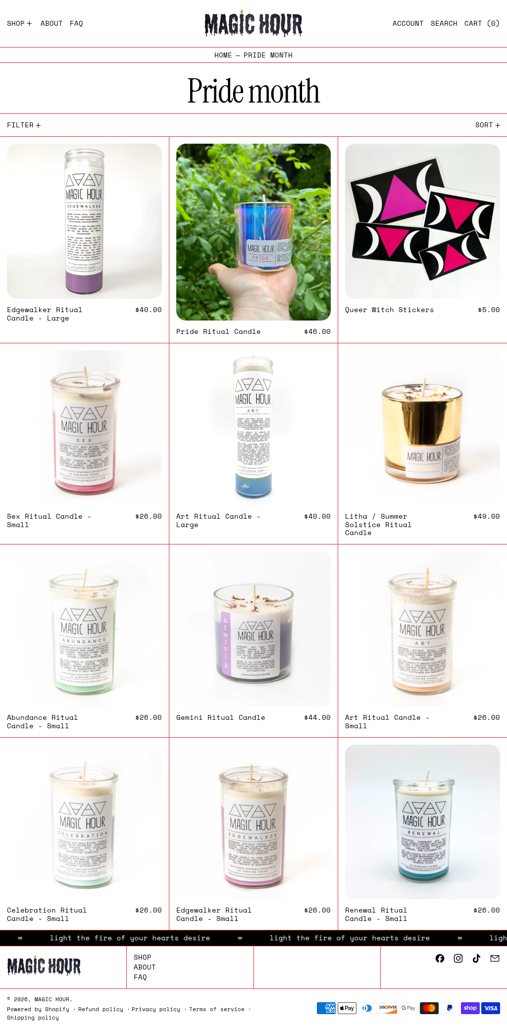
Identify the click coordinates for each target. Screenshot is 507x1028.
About (145, 967)
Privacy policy (156, 1009)
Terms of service (217, 1009)
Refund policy (100, 1009)
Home (223, 55)
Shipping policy (33, 1017)
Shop (143, 957)
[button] (444, 23)
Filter (20, 124)
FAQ (140, 977)
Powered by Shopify (38, 1009)
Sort (484, 124)
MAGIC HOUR (52, 999)
